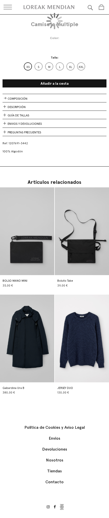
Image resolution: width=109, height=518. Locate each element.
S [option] (38, 67)
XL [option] (70, 67)
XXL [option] (81, 67)
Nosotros (54, 460)
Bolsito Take (65, 280)
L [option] (60, 67)
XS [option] (28, 67)
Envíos (54, 438)
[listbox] (54, 66)
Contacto (54, 481)
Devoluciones (54, 449)
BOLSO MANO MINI (15, 280)
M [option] (49, 67)
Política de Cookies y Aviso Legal (54, 427)
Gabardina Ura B (13, 388)
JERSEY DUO (65, 388)
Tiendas (54, 471)
